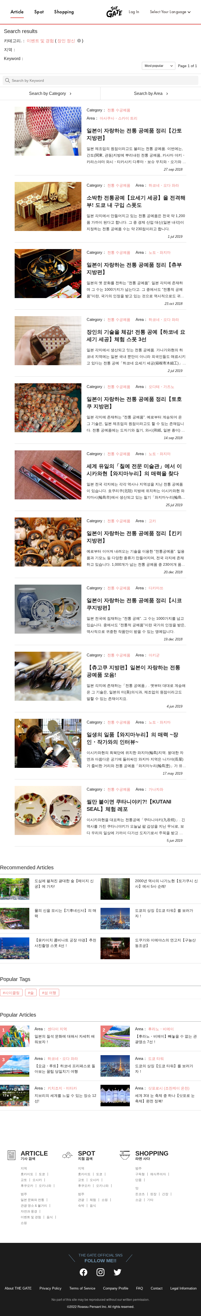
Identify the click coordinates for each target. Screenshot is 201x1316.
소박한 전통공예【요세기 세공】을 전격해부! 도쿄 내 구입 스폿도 (136, 201)
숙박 (81, 1205)
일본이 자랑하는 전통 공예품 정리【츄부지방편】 (134, 268)
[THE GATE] (100, 12)
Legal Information (183, 1288)
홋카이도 (27, 1174)
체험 (93, 1200)
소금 (138, 1200)
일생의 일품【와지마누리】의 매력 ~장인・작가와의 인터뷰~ (132, 738)
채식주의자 (158, 1174)
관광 (81, 1200)
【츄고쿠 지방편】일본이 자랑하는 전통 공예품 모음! (133, 671)
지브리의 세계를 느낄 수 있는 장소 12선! (65, 1098)
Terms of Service (82, 1288)
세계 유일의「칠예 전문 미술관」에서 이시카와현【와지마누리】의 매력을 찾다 (134, 469)
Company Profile (115, 1288)
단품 (138, 1180)
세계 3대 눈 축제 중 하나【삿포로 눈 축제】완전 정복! (165, 1098)
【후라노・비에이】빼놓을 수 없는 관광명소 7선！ (166, 1039)
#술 (31, 993)
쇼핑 (24, 1223)
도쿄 (42, 1174)
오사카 (37, 1180)
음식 (50, 1217)
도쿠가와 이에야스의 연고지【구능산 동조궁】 (165, 943)
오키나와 (45, 1186)
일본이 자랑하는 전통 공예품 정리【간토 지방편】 (134, 134)
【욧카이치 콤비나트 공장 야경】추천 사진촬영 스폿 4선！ (65, 943)
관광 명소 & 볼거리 (34, 1205)
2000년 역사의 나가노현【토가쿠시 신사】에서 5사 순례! (166, 883)
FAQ (139, 1288)
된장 (153, 1194)
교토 (24, 1180)
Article (17, 11)
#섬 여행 (49, 993)
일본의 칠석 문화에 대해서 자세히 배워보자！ (65, 1039)
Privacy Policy (51, 1288)
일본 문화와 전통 (32, 1200)
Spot (39, 11)
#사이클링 (11, 993)
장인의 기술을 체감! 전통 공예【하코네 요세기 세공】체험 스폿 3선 (136, 335)
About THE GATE (18, 1288)
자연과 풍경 (29, 1211)
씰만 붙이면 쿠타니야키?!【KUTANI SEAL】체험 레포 (129, 805)
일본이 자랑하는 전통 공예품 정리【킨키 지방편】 (134, 536)
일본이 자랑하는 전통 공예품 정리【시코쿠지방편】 (134, 604)
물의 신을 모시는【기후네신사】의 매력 (65, 913)
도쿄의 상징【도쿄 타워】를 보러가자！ (164, 913)
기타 (150, 1200)
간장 (165, 1194)
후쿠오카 (27, 1186)
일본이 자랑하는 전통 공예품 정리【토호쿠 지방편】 (134, 402)
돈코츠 (140, 1194)
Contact (157, 1288)
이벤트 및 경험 (31, 1217)
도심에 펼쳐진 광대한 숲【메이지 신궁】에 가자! (64, 883)
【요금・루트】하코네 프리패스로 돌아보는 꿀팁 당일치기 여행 (65, 1069)
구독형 (140, 1174)
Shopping (64, 11)
